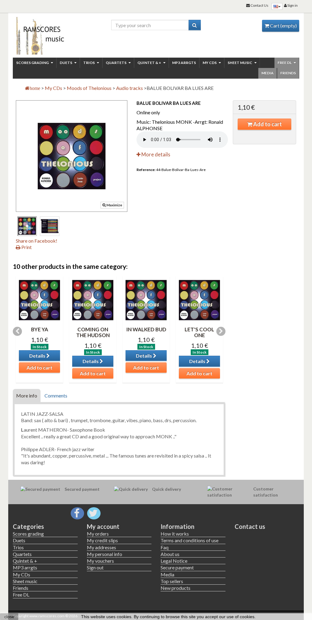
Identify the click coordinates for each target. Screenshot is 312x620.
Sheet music (240, 62)
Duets (66, 62)
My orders (98, 533)
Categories (28, 526)
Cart (283, 25)
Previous (17, 331)
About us (170, 554)
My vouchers (100, 561)
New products (175, 588)
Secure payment (177, 567)
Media (267, 73)
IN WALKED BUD (146, 329)
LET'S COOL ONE (199, 332)
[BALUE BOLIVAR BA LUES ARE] (27, 226)
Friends (288, 73)
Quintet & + (149, 62)
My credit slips (102, 540)
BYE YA (39, 329)
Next (220, 331)
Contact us (250, 526)
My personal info (104, 554)
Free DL (285, 62)
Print (26, 247)
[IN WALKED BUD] (146, 300)
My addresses (101, 547)
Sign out (95, 567)
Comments (55, 395)
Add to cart (267, 124)
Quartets (116, 62)
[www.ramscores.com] (45, 34)
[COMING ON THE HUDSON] (92, 300)
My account (103, 526)
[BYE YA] (39, 300)
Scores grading (32, 62)
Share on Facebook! (36, 241)
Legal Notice (174, 561)
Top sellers (172, 581)
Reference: (145, 169)
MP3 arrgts (184, 62)
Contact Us (259, 5)
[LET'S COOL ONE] (199, 300)
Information (177, 526)
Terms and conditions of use (189, 540)
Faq (164, 547)
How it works (175, 533)
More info (26, 395)
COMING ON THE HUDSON (93, 332)
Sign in (292, 5)
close (9, 616)
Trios (89, 62)
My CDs (210, 62)
